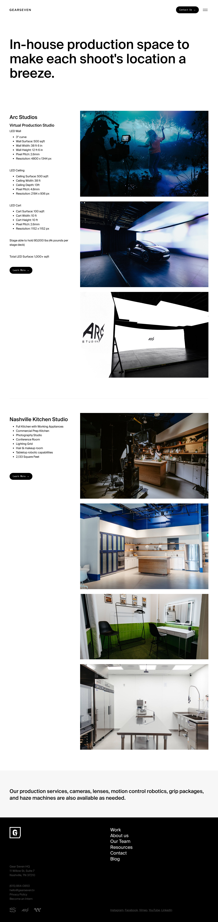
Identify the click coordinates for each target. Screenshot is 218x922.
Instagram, (117, 910)
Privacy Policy (18, 894)
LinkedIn (166, 910)
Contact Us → (187, 10)
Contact (118, 853)
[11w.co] (37, 910)
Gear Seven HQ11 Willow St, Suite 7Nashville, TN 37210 (22, 871)
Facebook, (132, 910)
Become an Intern (21, 899)
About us (119, 836)
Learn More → (21, 270)
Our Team (120, 841)
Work (115, 830)
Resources (121, 847)
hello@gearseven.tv (22, 890)
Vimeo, (143, 910)
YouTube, (155, 910)
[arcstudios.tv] (25, 909)
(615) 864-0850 (20, 886)
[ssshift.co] (13, 910)
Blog (115, 859)
